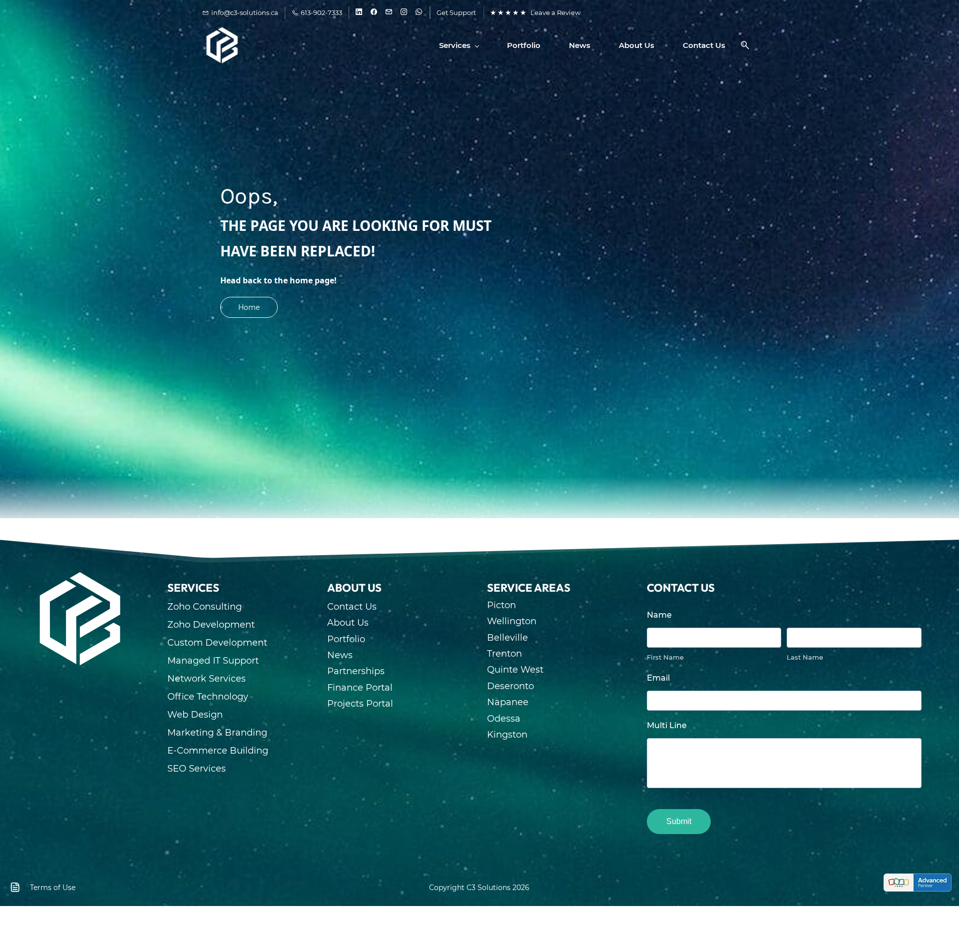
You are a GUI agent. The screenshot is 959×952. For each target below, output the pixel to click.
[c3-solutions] (80, 575)
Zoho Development (211, 624)
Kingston (507, 734)
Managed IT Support (213, 660)
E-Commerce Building (217, 750)
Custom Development (217, 642)
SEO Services (196, 768)
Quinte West (515, 669)
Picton (501, 605)
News (340, 655)
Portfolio (346, 639)
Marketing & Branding (217, 732)
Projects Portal (360, 703)
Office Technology (207, 696)
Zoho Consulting (204, 606)
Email (658, 678)
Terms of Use (52, 887)
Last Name (805, 657)
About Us (348, 622)
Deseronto (510, 686)
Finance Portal (360, 687)
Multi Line (667, 725)
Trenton (504, 653)
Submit (678, 821)
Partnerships (356, 671)
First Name (665, 657)
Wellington (511, 621)
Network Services (206, 678)
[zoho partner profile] (918, 881)
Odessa (503, 718)
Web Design (195, 714)
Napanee (507, 702)
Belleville (507, 637)
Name (659, 615)
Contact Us (352, 606)
